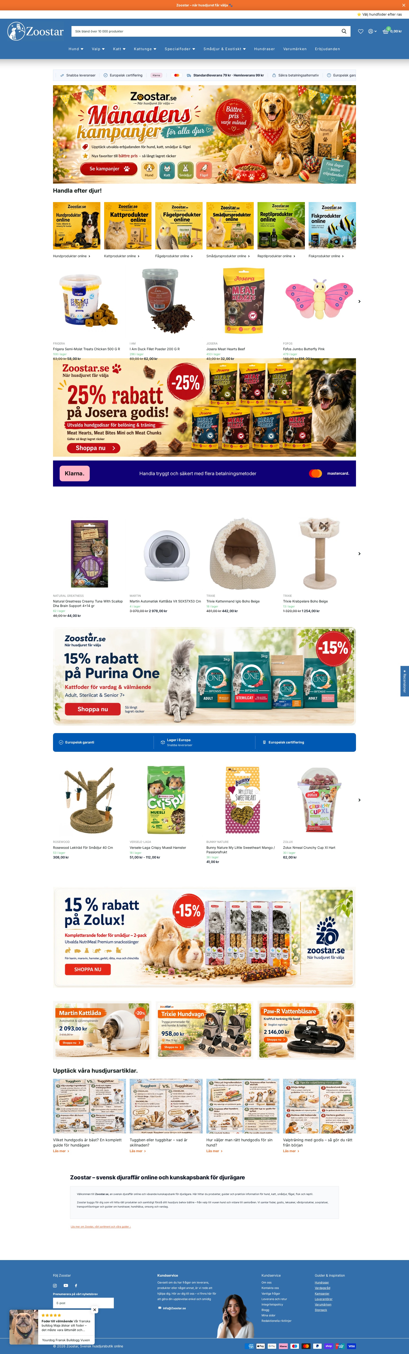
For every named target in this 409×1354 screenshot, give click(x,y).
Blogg (265, 1310)
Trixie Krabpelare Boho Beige (305, 601)
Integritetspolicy (272, 1304)
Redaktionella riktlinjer (277, 1321)
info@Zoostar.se (174, 1308)
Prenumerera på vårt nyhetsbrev (75, 1294)
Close (404, 5)
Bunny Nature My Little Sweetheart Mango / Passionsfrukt (240, 849)
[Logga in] (372, 31)
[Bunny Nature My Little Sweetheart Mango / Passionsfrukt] (242, 800)
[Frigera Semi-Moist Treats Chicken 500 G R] (89, 301)
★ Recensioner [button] (405, 681)
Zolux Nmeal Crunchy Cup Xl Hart (309, 847)
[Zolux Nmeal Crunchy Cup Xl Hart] (319, 800)
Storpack (321, 1310)
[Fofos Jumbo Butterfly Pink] (319, 301)
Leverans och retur (274, 1299)
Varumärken (323, 1304)
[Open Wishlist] (360, 31)
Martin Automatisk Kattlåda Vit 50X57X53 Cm (165, 601)
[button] (359, 301)
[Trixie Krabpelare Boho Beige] (319, 553)
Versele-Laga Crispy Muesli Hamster (158, 847)
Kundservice (271, 1275)
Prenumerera (70, 1317)
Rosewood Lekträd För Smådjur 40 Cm (83, 847)
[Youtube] (66, 1285)
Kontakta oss (270, 1288)
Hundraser (322, 1282)
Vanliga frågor (271, 1293)
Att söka (344, 31)
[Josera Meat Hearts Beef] (242, 301)
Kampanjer (322, 1293)
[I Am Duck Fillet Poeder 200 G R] (166, 301)
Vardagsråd (322, 1288)
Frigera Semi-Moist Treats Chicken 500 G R (86, 349)
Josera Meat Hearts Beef (225, 349)
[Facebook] (76, 1286)
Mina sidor (269, 1315)
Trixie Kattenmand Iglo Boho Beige (233, 601)
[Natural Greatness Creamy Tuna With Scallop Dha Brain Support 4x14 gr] (89, 553)
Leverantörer (324, 1299)
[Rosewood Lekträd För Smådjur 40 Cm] (89, 800)
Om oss (266, 1282)
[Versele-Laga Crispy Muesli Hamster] (166, 800)
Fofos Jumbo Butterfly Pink (304, 349)
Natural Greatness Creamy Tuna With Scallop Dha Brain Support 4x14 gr (88, 603)
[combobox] (211, 31)
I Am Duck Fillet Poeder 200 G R (155, 349)
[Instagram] (55, 1286)
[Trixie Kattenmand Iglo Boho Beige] (242, 553)
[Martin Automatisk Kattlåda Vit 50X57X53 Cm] (166, 553)
